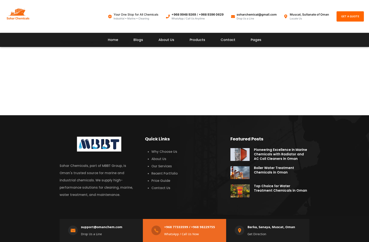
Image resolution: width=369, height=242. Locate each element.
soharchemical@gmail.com (257, 14)
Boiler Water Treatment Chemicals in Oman (274, 170)
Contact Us (160, 188)
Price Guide (160, 180)
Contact (228, 39)
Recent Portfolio (164, 173)
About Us (166, 39)
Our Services (161, 166)
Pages (256, 39)
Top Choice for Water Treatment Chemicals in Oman (280, 188)
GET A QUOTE (350, 16)
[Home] (18, 15)
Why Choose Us (164, 151)
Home (113, 39)
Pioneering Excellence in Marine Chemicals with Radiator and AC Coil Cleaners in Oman (280, 154)
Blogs (138, 39)
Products (197, 39)
